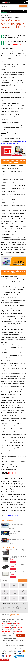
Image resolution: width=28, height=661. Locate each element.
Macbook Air (22, 141)
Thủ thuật (21, 11)
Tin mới (4, 11)
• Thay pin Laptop (7, 607)
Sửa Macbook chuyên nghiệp (17, 550)
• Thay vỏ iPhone (22, 604)
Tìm (23, 6)
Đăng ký (20, 635)
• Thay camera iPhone (8, 606)
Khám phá (12, 11)
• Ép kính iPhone (12, 604)
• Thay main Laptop (16, 610)
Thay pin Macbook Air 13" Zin (17, 565)
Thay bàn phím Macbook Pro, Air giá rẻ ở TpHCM (18, 557)
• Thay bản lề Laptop (17, 608)
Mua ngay (13, 561)
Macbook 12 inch (14, 143)
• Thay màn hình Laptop (17, 607)
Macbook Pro (5, 143)
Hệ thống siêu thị (13, 515)
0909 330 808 (4, 660)
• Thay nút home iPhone (19, 606)
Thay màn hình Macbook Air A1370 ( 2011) (17, 572)
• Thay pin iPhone (15, 603)
